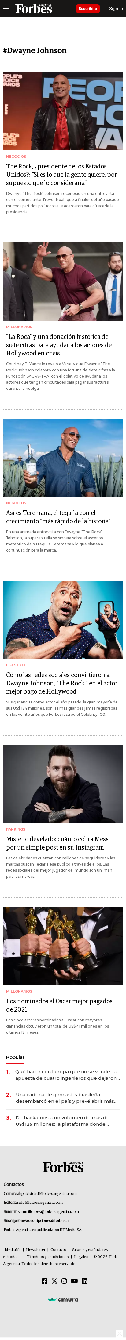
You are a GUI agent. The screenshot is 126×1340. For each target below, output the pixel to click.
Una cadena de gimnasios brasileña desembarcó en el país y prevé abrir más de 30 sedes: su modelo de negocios (65, 1098)
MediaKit (13, 1250)
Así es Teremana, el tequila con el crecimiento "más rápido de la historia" (58, 517)
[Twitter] (54, 1281)
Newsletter (35, 1250)
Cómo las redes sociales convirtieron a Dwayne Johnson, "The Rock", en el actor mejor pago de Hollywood (61, 683)
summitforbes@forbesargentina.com (48, 1212)
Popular (15, 1057)
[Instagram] (64, 1281)
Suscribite (88, 8)
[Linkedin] (84, 1281)
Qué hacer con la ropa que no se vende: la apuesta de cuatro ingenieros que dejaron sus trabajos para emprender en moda (66, 1075)
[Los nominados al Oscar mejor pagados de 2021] (63, 946)
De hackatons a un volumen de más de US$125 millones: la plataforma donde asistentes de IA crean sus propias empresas (62, 1121)
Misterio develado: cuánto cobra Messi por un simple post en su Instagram (58, 843)
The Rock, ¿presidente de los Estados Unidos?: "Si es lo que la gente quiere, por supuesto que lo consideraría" (61, 175)
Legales (81, 1257)
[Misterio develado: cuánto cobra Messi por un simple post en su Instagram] (63, 784)
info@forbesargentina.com (41, 1203)
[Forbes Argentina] (33, 8)
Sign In (116, 8)
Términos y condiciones (48, 1257)
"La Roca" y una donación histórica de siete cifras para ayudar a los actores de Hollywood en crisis (59, 345)
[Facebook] (44, 1281)
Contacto (58, 1250)
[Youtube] (74, 1281)
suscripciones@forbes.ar (48, 1221)
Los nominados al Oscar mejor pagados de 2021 (59, 1005)
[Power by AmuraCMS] (63, 1299)
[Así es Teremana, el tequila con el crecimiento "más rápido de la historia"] (63, 458)
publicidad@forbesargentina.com (49, 1194)
